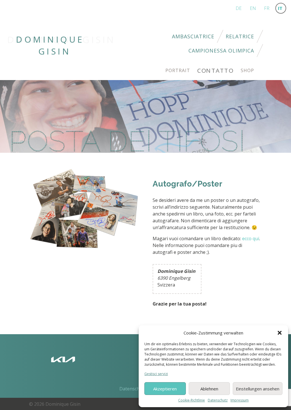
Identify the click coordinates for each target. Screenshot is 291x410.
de (239, 8)
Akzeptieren (165, 389)
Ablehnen (209, 389)
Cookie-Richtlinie (191, 400)
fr (266, 8)
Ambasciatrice (193, 36)
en (253, 8)
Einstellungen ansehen (257, 389)
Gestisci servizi (156, 373)
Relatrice (240, 36)
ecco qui (250, 238)
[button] (279, 333)
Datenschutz (218, 400)
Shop (247, 70)
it (280, 8)
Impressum (239, 400)
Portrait (177, 70)
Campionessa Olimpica (221, 50)
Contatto (215, 70)
